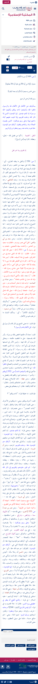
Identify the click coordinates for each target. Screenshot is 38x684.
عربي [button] (32, 2)
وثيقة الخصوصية (32, 660)
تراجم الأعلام (28, 41)
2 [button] (30, 67)
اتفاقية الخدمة (21, 660)
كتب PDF (29, 20)
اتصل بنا (13, 660)
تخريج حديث (31, 649)
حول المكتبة (28, 28)
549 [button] (16, 68)
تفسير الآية (31, 645)
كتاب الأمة (28, 24)
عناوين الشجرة (10, 645)
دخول (6, 2)
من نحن (6, 660)
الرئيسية (32, 47)
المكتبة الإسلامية (20, 14)
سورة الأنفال (17, 47)
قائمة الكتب (28, 33)
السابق (10, 631)
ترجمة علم (21, 645)
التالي (5, 631)
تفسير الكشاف (25, 47)
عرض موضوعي (27, 37)
